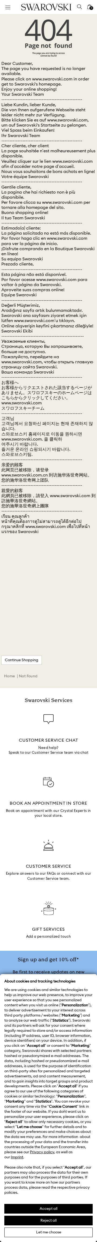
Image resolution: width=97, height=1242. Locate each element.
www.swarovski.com (52, 79)
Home (9, 676)
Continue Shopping (21, 660)
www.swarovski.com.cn (24, 475)
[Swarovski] (46, 7)
